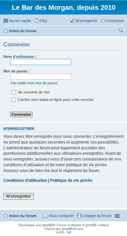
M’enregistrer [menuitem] (87, 21)
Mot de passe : (16, 71)
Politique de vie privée (71, 180)
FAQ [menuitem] (43, 21)
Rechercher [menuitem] (121, 31)
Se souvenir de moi (33, 92)
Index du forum (23, 216)
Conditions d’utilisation (25, 180)
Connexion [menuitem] (115, 21)
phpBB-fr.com (72, 229)
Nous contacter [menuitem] (61, 216)
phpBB (47, 225)
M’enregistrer (18, 196)
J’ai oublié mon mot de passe (34, 83)
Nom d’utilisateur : (20, 57)
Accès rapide (20, 21)
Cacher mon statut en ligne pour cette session (55, 100)
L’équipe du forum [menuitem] (97, 216)
